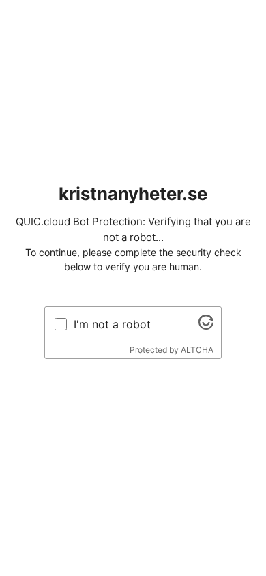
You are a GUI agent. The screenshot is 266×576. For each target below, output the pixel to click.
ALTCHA (197, 350)
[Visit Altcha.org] (205, 325)
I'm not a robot (112, 324)
